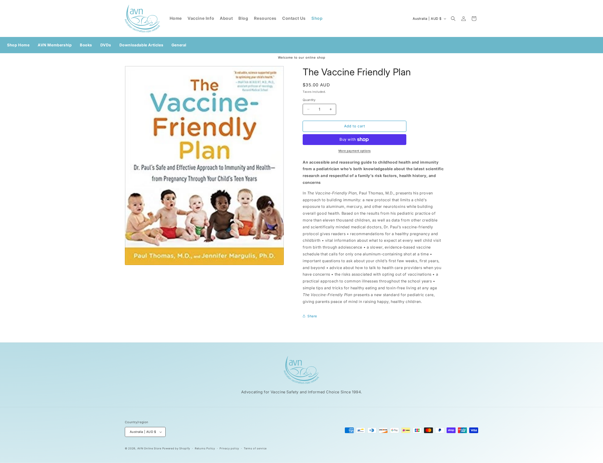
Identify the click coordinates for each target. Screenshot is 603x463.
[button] (453, 18)
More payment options (354, 151)
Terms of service (255, 448)
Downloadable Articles (141, 45)
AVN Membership (55, 45)
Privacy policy (229, 448)
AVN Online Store (149, 448)
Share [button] (312, 316)
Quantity (309, 100)
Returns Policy (205, 448)
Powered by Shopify (176, 448)
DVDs (105, 45)
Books (86, 45)
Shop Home (18, 45)
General (178, 45)
